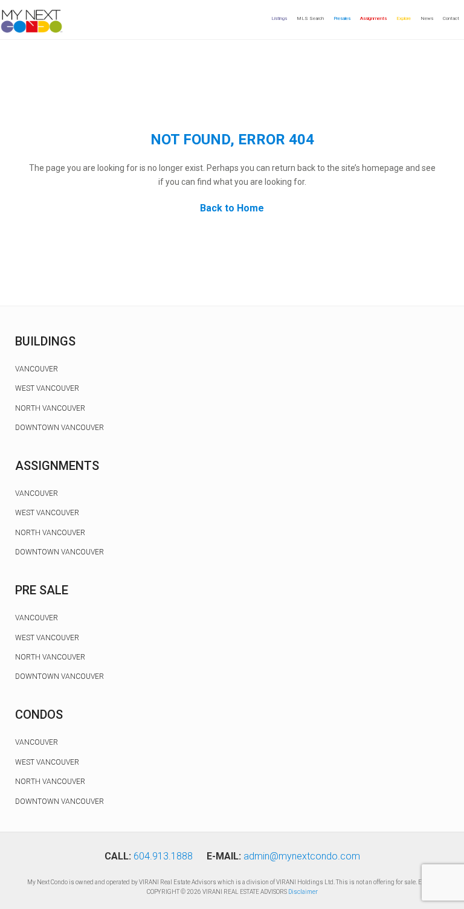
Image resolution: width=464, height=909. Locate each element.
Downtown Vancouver (59, 427)
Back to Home (232, 208)
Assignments (373, 18)
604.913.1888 (163, 856)
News (426, 18)
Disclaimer (303, 891)
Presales (342, 18)
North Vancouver (50, 408)
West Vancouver (47, 388)
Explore (403, 18)
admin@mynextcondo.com (301, 856)
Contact (451, 18)
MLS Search (310, 18)
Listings (279, 18)
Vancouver (36, 369)
